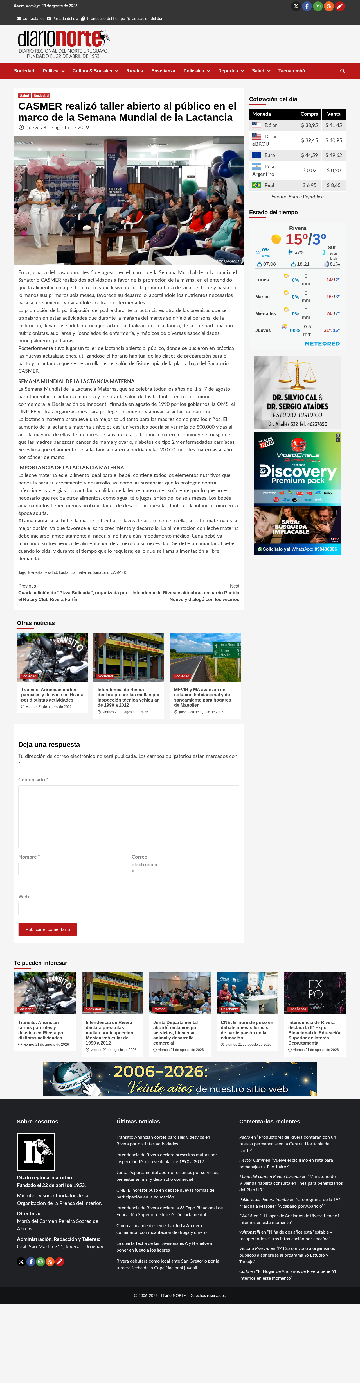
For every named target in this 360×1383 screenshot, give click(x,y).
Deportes (228, 71)
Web (23, 896)
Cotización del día (147, 19)
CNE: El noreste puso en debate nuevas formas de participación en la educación (247, 1030)
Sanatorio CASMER (109, 573)
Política (50, 71)
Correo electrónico (144, 865)
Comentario (33, 780)
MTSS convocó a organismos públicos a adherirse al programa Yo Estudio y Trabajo (287, 1255)
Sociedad (24, 71)
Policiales (194, 71)
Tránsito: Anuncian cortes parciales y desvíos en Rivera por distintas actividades (52, 694)
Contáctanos (33, 19)
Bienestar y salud (42, 573)
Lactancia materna (75, 573)
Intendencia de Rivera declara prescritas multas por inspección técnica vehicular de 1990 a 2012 (129, 697)
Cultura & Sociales (92, 71)
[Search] (342, 71)
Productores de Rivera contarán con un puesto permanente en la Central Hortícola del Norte (287, 1144)
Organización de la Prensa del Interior (59, 1203)
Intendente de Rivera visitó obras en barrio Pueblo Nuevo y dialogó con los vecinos (185, 593)
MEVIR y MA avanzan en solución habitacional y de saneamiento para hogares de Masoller (202, 697)
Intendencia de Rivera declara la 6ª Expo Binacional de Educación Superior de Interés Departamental (315, 1033)
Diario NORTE (173, 1296)
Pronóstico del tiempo (106, 19)
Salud (258, 71)
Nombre (29, 857)
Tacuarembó (291, 71)
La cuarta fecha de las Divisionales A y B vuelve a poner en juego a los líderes (164, 1246)
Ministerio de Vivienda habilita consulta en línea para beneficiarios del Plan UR (291, 1183)
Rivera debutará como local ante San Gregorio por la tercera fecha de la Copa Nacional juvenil (167, 1264)
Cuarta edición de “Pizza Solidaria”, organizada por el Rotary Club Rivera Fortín (72, 593)
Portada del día (65, 19)
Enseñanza (163, 71)
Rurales (134, 71)
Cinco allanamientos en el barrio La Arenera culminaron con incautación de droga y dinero (161, 1229)
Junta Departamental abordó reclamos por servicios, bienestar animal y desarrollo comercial (175, 1033)
